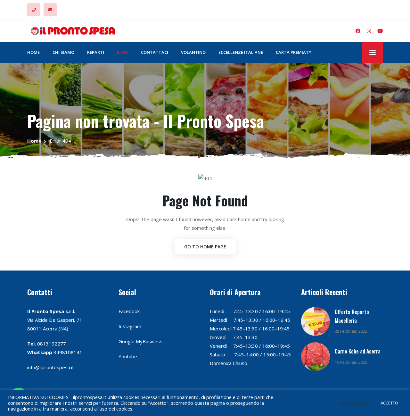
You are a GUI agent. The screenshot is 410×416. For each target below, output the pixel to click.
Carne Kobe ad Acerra (358, 351)
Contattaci (154, 52)
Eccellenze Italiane (240, 52)
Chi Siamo (63, 52)
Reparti (95, 52)
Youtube (128, 356)
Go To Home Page (205, 247)
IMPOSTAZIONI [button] (355, 403)
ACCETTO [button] (389, 403)
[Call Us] (33, 9)
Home (33, 52)
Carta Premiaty (293, 52)
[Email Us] (50, 9)
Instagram (130, 326)
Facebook (129, 311)
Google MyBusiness (140, 341)
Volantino (193, 52)
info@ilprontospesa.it (50, 367)
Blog (122, 52)
